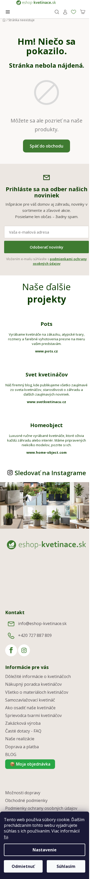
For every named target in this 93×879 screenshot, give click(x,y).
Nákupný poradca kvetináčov (33, 684)
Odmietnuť (23, 866)
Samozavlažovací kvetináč (30, 700)
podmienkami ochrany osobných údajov (60, 261)
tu (6, 836)
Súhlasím (66, 866)
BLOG (10, 754)
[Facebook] (11, 650)
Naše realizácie (19, 739)
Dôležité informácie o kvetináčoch (38, 676)
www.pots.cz (46, 351)
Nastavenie (45, 850)
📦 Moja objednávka (30, 764)
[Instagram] (24, 650)
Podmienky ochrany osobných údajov (41, 808)
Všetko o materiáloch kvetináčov (36, 692)
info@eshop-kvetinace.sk (42, 623)
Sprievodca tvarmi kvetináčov (33, 715)
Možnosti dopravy (22, 793)
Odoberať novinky (46, 247)
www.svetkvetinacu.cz (46, 401)
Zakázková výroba (23, 723)
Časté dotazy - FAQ (23, 731)
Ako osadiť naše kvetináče (30, 708)
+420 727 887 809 (35, 635)
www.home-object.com (46, 452)
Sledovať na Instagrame (50, 472)
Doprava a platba (22, 747)
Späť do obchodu (46, 146)
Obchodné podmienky (26, 800)
